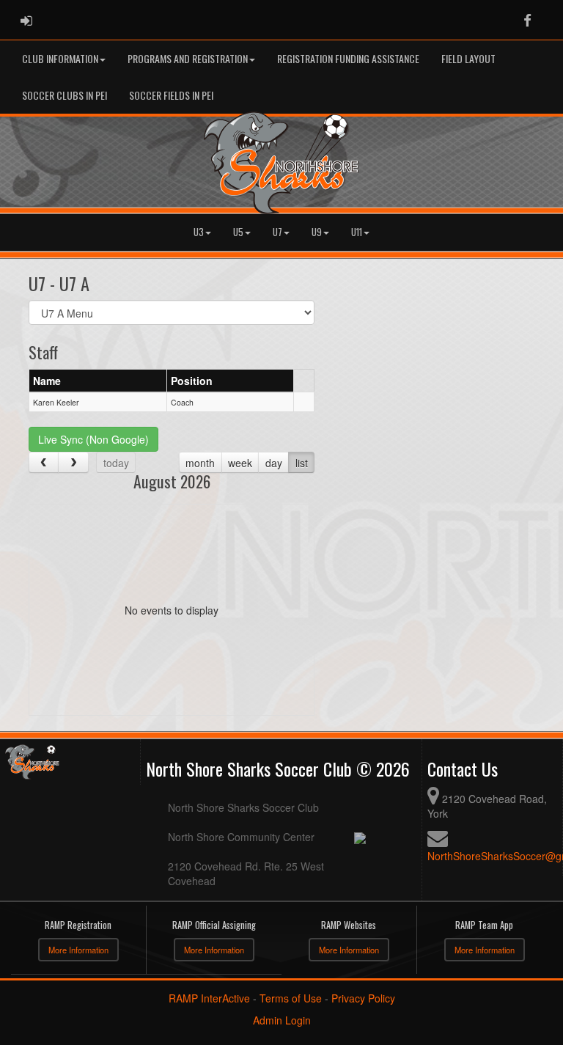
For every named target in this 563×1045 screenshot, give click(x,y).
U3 (199, 232)
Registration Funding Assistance (348, 58)
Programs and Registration (188, 58)
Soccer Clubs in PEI (64, 95)
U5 (238, 232)
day (273, 462)
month (200, 462)
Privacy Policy (363, 998)
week (240, 462)
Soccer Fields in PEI (171, 95)
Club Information (60, 58)
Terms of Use (291, 998)
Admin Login (282, 1020)
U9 (317, 232)
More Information (78, 950)
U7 (277, 232)
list (301, 462)
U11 (356, 232)
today (116, 462)
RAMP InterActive (209, 998)
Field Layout (468, 58)
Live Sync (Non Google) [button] (93, 439)
